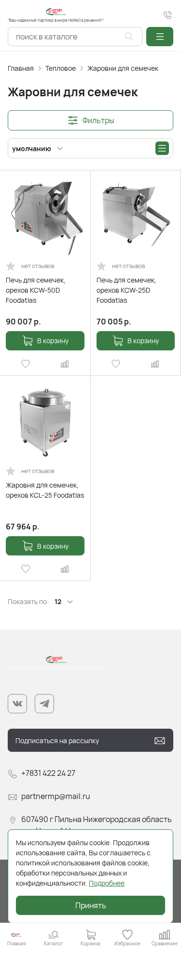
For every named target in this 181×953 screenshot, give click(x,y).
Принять (90, 905)
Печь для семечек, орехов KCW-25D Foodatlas (126, 290)
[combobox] (75, 36)
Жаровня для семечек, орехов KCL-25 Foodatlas (45, 490)
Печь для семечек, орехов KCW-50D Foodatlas (36, 290)
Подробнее (107, 883)
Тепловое (60, 68)
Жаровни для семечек (122, 68)
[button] (159, 36)
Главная (21, 68)
